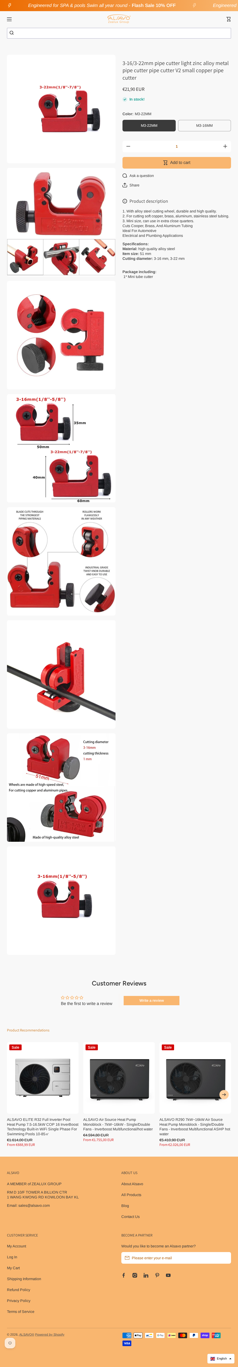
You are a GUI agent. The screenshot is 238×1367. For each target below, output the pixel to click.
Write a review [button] (151, 1000)
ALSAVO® (26, 1334)
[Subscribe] (225, 1258)
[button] (228, 19)
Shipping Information (24, 1279)
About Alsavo (132, 1184)
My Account (16, 1246)
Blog (125, 1206)
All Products (131, 1195)
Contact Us (130, 1216)
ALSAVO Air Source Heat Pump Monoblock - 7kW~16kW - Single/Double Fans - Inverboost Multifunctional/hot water (118, 1124)
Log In (12, 1257)
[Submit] (12, 33)
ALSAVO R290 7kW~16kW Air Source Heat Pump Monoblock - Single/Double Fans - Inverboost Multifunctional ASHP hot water (194, 1126)
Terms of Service (20, 1311)
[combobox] (119, 33)
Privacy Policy (18, 1300)
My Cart (13, 1268)
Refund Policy (18, 1290)
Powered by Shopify (49, 1334)
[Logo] (119, 19)
